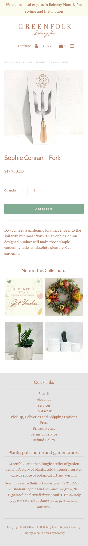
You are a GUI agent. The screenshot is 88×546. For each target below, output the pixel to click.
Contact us (44, 410)
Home (8, 62)
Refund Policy (44, 439)
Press (44, 422)
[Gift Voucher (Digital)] (24, 314)
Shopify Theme (68, 527)
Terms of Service (44, 434)
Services (44, 405)
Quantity (10, 190)
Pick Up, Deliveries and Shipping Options (44, 416)
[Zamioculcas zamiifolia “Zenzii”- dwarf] (24, 358)
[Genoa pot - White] (64, 358)
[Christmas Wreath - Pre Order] (64, 314)
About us (44, 399)
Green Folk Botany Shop (43, 527)
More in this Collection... (44, 270)
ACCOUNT (25, 46)
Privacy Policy (44, 428)
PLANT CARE (24, 62)
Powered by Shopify (52, 532)
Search (44, 393)
